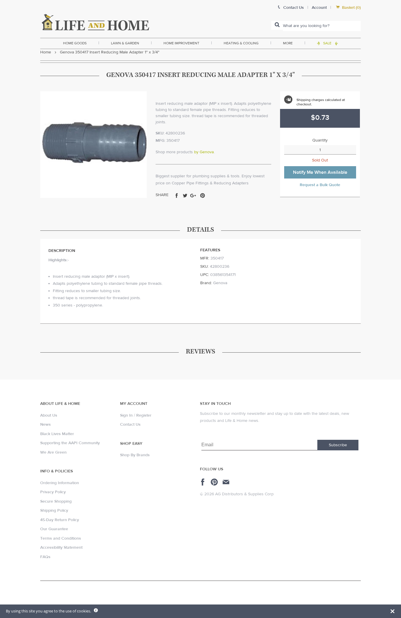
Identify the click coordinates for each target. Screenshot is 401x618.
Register (143, 415)
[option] (93, 144)
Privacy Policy (53, 492)
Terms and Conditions (60, 538)
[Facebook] (203, 482)
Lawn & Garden (125, 43)
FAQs (45, 557)
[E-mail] (226, 482)
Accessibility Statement (61, 547)
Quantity (320, 140)
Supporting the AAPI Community (70, 443)
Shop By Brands (135, 455)
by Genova (204, 152)
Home (45, 52)
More (288, 43)
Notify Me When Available (320, 172)
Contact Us (130, 424)
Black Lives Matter (57, 434)
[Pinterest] (215, 482)
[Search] (277, 25)
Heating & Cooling (241, 43)
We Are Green (53, 452)
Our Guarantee (54, 529)
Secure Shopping (56, 501)
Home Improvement (181, 43)
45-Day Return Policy (59, 520)
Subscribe (338, 445)
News (45, 424)
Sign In (126, 415)
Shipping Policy (54, 510)
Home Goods (75, 43)
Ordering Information (59, 483)
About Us (48, 415)
